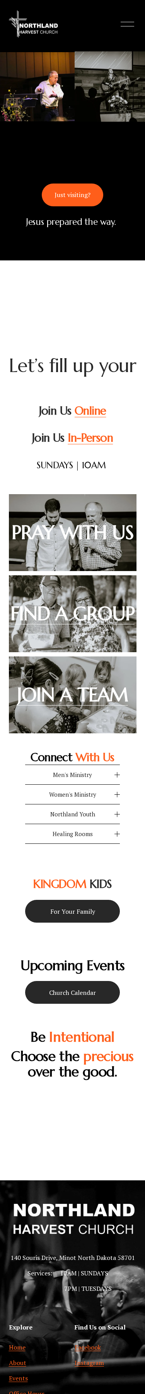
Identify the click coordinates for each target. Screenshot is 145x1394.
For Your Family (72, 911)
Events (18, 1378)
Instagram (89, 1362)
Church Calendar (72, 992)
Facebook (88, 1347)
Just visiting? (72, 194)
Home (17, 1347)
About (17, 1362)
